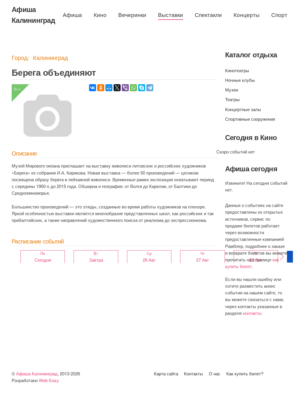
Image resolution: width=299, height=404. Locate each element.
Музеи (231, 90)
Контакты (193, 373)
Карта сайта (166, 373)
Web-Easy (49, 380)
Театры (232, 99)
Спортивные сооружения (250, 119)
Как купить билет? (244, 373)
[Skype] (141, 87)
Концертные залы (243, 109)
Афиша (72, 14)
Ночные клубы (240, 80)
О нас (214, 373)
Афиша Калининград (33, 14)
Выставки (170, 14)
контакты (252, 313)
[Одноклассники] (100, 87)
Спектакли (208, 14)
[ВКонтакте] (92, 87)
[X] (117, 87)
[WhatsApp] (133, 87)
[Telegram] (149, 87)
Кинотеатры (237, 70)
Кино (100, 14)
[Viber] (125, 87)
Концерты (247, 14)
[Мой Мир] (108, 87)
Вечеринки (132, 14)
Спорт (279, 14)
